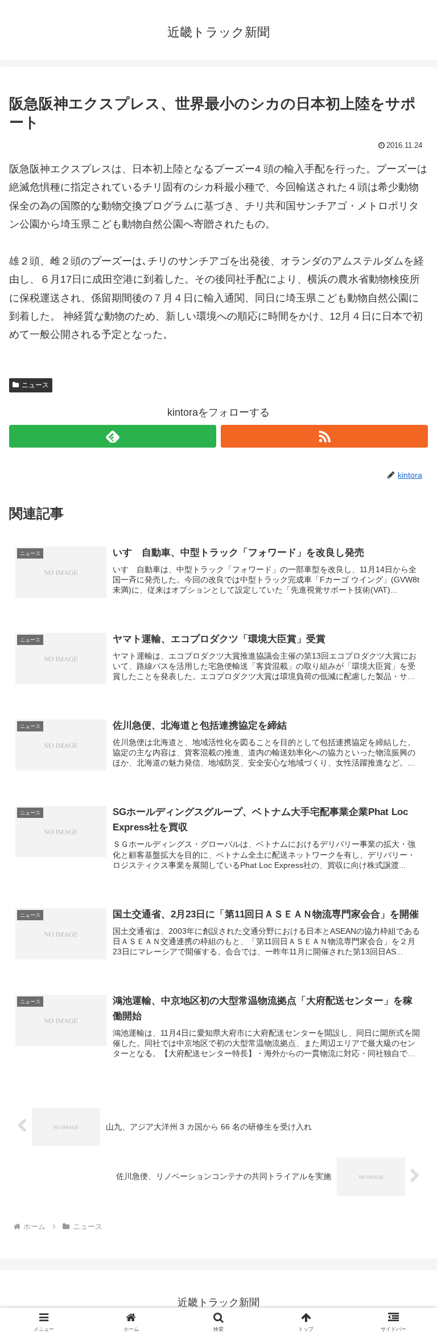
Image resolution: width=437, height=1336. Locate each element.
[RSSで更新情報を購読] (324, 436)
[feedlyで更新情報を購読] (112, 436)
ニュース (35, 385)
